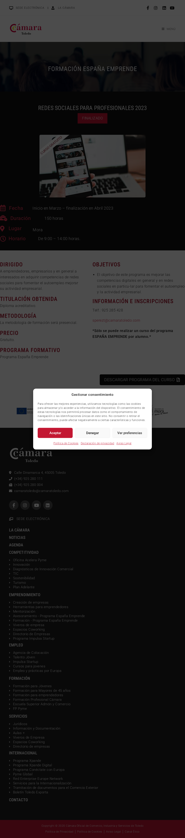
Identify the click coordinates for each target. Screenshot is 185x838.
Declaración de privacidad (97, 443)
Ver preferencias (129, 433)
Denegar (92, 433)
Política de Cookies (66, 443)
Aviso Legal (124, 443)
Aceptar (55, 433)
